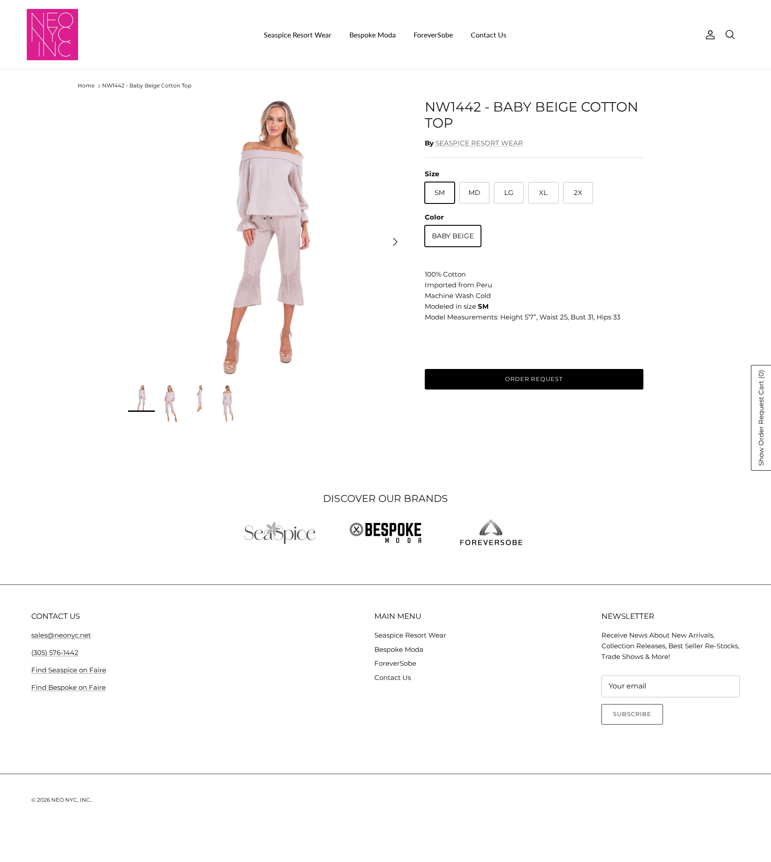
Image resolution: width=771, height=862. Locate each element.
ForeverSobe (433, 34)
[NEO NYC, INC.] (52, 34)
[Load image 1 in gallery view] (266, 237)
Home (86, 86)
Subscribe (632, 713)
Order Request (534, 378)
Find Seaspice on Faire (68, 670)
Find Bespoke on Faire (68, 687)
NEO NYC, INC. (71, 799)
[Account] (708, 34)
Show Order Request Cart (761, 418)
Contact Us (488, 34)
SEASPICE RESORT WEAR (479, 143)
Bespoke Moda (372, 34)
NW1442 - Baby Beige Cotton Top (146, 86)
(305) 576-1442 (55, 652)
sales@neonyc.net (61, 635)
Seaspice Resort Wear (298, 34)
